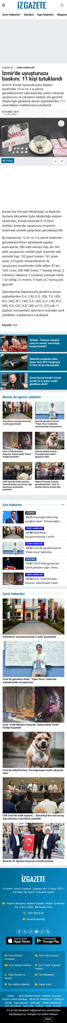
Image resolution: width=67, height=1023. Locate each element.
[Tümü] (62, 504)
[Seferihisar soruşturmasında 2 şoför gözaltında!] (17, 410)
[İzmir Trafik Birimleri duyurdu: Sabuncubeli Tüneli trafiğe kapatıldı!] (17, 440)
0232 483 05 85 (35, 913)
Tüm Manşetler (46, 974)
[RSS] (47, 931)
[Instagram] (30, 931)
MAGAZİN (28, 1006)
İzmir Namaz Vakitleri (20, 965)
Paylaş (9, 160)
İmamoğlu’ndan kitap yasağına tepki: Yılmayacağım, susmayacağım (42, 519)
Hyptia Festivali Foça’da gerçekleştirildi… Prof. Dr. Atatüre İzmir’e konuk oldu (48, 484)
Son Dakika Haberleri (19, 984)
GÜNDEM (30, 513)
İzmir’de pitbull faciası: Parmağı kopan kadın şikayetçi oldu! (46, 454)
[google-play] (48, 941)
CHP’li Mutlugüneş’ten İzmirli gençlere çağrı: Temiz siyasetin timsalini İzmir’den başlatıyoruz (42, 566)
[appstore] (19, 941)
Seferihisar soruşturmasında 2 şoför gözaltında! (17, 422)
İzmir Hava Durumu (49, 955)
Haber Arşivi (45, 984)
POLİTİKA (30, 559)
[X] (24, 931)
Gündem (29, 14)
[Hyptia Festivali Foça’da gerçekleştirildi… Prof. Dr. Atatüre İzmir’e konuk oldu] (50, 470)
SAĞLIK (39, 1006)
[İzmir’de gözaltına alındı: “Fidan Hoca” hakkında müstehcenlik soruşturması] (50, 410)
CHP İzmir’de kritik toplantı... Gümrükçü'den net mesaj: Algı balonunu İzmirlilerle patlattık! (17, 485)
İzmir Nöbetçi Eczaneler (14, 957)
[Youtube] (36, 931)
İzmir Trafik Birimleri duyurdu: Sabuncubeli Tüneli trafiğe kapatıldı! (17, 454)
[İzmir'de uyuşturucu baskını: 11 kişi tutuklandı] (33, 137)
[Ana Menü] (3, 5)
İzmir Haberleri (11, 14)
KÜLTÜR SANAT (13, 1006)
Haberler (7, 67)
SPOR (48, 1006)
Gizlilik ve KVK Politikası (15, 999)
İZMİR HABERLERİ (26, 67)
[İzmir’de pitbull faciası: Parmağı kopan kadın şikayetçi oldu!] (50, 440)
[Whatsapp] (42, 931)
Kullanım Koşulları (51, 995)
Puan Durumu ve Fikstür (15, 976)
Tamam (48, 1019)
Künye (10, 995)
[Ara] (62, 5)
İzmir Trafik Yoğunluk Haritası (48, 967)
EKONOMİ (35, 1002)
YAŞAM (57, 1006)
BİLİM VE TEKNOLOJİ (40, 999)
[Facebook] (19, 931)
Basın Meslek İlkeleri (30, 995)
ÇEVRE (8, 1002)
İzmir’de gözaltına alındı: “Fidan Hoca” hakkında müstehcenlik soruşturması (48, 424)
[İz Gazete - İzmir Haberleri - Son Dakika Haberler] (32, 5)
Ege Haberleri (45, 14)
